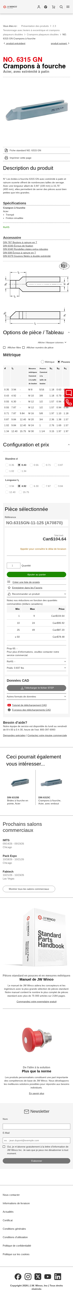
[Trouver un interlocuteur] (69, 393)
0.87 (60, 465)
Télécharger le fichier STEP (39, 687)
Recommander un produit (26, 594)
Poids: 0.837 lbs (15, 667)
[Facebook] (18, 1276)
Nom (5, 1119)
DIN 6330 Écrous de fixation (18, 245)
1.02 (11, 471)
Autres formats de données (21, 696)
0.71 (48, 465)
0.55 (36, 465)
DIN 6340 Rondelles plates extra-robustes (25, 249)
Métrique (49, 361)
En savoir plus (36, 1093)
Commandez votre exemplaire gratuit (37, 1001)
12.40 (12, 492)
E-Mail (6, 1132)
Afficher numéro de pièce (39, 347)
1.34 (24, 471)
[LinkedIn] (58, 1276)
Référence (10, 517)
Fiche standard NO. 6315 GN (25, 150)
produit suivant (59, 43)
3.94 (11, 486)
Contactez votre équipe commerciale (47, 735)
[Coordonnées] (69, 402)
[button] (38, 7)
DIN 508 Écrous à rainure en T (19, 252)
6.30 (36, 486)
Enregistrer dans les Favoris (27, 587)
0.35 (11, 465)
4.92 (24, 486)
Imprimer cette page (20, 157)
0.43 (24, 465)
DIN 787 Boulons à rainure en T (20, 242)
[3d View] (64, 266)
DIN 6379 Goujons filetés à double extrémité (27, 256)
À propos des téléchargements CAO (31, 710)
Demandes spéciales (14, 735)
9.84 (60, 486)
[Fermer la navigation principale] (68, 7)
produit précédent (15, 43)
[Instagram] (28, 1276)
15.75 (26, 492)
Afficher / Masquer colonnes (50, 342)
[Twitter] (38, 1276)
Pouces (65, 361)
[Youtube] (48, 1276)
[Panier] (53, 7)
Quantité (26, 565)
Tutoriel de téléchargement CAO (29, 705)
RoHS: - (11, 661)
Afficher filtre (14, 347)
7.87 (48, 486)
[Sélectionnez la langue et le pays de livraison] (45, 7)
